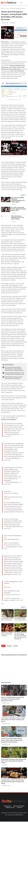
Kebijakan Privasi (10, 807)
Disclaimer (19, 807)
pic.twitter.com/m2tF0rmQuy (12, 594)
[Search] (24, 3)
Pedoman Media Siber (18, 806)
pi (2, 603)
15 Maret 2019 (20, 512)
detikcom (8, 182)
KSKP (4, 755)
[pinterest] (11, 650)
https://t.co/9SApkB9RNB (11, 543)
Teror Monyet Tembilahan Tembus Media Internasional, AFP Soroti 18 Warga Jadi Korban (13, 719)
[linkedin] (14, 650)
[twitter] (5, 650)
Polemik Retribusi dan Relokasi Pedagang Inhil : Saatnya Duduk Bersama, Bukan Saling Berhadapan (14, 369)
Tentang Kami (7, 806)
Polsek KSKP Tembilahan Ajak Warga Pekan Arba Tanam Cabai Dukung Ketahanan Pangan (13, 761)
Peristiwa (5, 693)
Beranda (3, 8)
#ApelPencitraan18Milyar (8, 419)
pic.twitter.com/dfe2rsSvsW (12, 545)
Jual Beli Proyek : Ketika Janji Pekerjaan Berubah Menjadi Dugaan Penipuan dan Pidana (12, 781)
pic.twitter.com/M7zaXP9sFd (12, 508)
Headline (9, 646)
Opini (4, 776)
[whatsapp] (8, 650)
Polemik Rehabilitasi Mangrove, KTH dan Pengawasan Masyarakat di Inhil (14, 373)
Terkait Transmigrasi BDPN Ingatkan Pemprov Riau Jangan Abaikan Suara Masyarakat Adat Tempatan (12, 740)
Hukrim (7, 8)
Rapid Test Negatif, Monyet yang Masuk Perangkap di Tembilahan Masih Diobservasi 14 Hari (12, 699)
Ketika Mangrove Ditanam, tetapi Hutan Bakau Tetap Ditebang (13, 377)
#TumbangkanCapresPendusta (13, 506)
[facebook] (2, 650)
